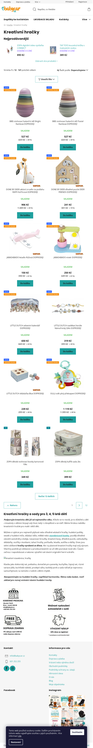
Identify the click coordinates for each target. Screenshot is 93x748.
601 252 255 (15, 661)
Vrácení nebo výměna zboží (61, 662)
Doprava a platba (23, 2)
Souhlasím (77, 732)
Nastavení (16, 742)
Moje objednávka (56, 684)
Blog (51, 680)
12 (86, 505)
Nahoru (13, 505)
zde (19, 736)
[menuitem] (16, 19)
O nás (51, 677)
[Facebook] (6, 668)
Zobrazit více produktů (45, 61)
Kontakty (7, 2)
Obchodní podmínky (58, 666)
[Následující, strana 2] (79, 505)
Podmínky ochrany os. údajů (62, 669)
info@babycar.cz (17, 656)
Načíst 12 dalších (46, 496)
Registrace (82, 2)
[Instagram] (12, 668)
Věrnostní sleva (56, 673)
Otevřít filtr (46, 79)
